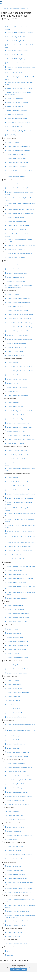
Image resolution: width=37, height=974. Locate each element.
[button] (1, 1)
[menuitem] (1, 4)
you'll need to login (25, 967)
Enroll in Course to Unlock (18, 969)
